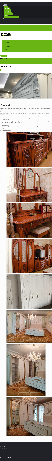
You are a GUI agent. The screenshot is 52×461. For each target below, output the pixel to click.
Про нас (5, 4)
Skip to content (2, 1)
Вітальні (7, 8)
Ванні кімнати (8, 12)
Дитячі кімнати (8, 14)
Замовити (4, 55)
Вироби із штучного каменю (11, 50)
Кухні (6, 7)
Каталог (5, 5)
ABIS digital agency (7, 458)
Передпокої (7, 9)
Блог (4, 18)
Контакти (5, 19)
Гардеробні (7, 11)
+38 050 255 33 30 (3, 25)
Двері (6, 15)
